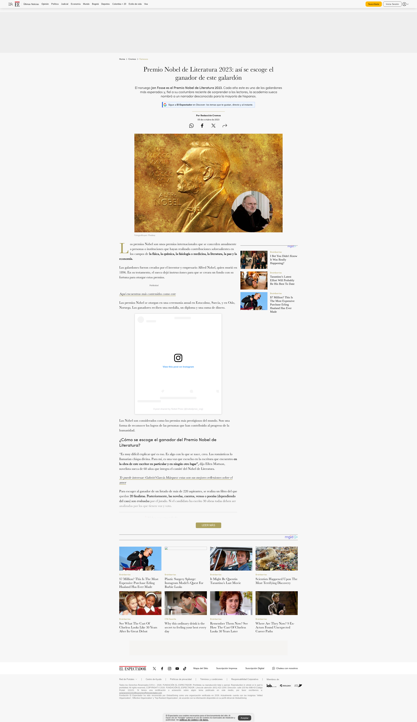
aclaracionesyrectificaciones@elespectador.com (140, 693)
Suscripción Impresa (226, 668)
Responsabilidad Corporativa (244, 679)
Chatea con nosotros (287, 668)
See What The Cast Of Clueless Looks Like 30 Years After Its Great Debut (138, 627)
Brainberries (124, 574)
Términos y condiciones (211, 679)
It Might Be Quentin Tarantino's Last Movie (225, 581)
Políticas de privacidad (181, 679)
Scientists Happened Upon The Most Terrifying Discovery (276, 581)
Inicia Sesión (392, 4)
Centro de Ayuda (153, 679)
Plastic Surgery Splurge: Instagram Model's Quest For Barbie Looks (184, 583)
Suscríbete (373, 4)
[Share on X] (213, 126)
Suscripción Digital (254, 668)
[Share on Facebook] (202, 126)
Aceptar (245, 718)
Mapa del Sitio (200, 668)
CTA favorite (170, 619)
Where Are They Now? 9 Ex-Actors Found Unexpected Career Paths (275, 627)
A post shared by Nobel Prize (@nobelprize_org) (178, 409)
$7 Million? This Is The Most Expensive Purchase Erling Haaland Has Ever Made (138, 583)
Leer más (208, 525)
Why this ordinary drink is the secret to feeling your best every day (185, 627)
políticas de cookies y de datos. (194, 720)
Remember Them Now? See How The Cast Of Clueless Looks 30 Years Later (229, 627)
